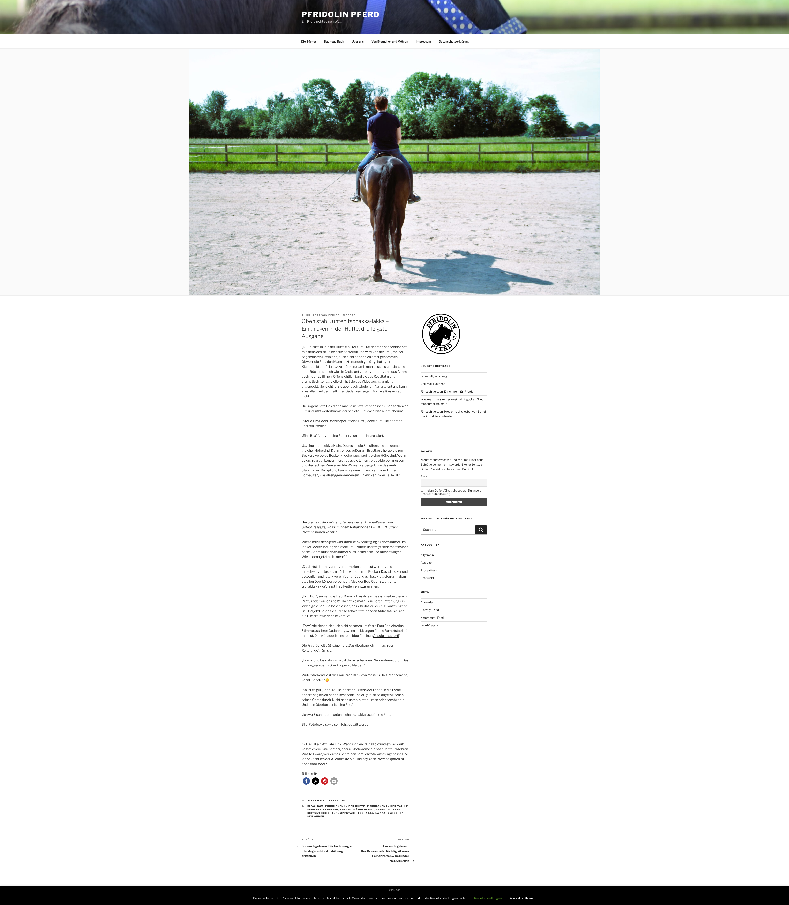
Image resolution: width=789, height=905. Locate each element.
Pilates (394, 809)
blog (311, 806)
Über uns (358, 41)
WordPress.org (430, 625)
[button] (306, 781)
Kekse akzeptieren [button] (521, 898)
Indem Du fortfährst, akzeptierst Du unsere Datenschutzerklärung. (451, 492)
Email (424, 476)
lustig (346, 809)
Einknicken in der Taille (387, 806)
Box (320, 806)
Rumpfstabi (346, 812)
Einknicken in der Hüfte (345, 806)
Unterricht (336, 800)
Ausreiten (427, 562)
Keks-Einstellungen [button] (488, 898)
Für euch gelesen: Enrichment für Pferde (447, 391)
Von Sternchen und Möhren (389, 41)
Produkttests (429, 570)
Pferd (381, 809)
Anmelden (427, 602)
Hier (305, 522)
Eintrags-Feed (430, 610)
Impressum (423, 41)
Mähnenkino (363, 809)
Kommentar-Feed (432, 617)
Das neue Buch (334, 41)
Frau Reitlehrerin (322, 809)
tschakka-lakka (372, 812)
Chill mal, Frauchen (433, 384)
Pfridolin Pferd (341, 14)
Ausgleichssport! (386, 636)
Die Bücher (308, 41)
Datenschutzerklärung (454, 41)
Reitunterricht (320, 812)
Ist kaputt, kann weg (434, 376)
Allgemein (316, 800)
